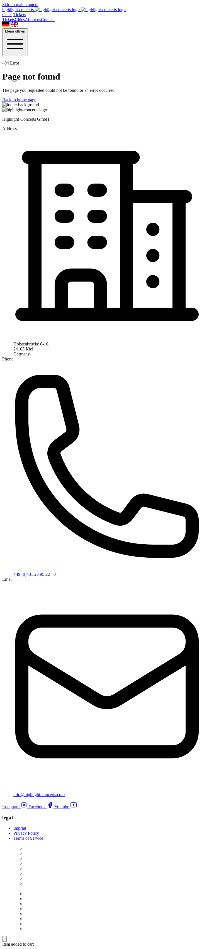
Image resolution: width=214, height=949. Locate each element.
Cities (7, 14)
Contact (48, 19)
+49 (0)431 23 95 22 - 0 (34, 574)
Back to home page (19, 99)
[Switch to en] (14, 25)
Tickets (19, 14)
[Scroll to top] (4, 939)
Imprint (19, 828)
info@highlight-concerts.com (39, 794)
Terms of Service (28, 838)
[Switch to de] (6, 25)
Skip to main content (20, 4)
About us (33, 19)
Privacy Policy (26, 833)
